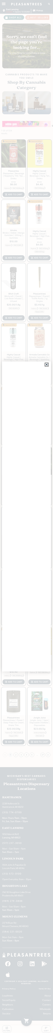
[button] (46, 364)
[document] (26, 516)
